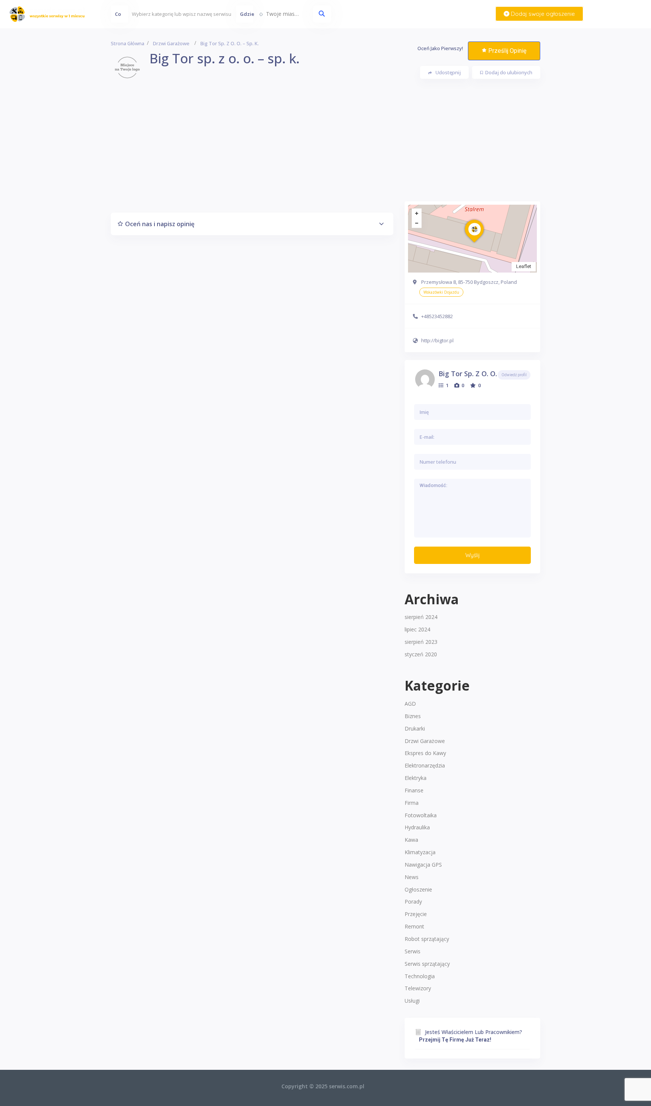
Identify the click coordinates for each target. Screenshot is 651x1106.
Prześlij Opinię (507, 50)
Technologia (420, 976)
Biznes (413, 716)
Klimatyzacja (420, 852)
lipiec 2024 (417, 629)
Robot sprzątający (427, 938)
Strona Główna (127, 43)
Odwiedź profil (514, 375)
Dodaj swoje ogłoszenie (542, 13)
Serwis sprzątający (427, 963)
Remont (414, 926)
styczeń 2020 (421, 654)
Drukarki (415, 728)
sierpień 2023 (421, 641)
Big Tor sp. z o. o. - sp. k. (480, 373)
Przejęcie (416, 914)
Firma (412, 802)
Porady (413, 901)
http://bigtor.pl (437, 340)
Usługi (412, 1000)
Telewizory (418, 988)
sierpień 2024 (421, 616)
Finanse (414, 790)
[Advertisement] (325, 148)
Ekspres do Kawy (425, 753)
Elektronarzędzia (425, 765)
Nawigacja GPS (423, 864)
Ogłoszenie (418, 889)
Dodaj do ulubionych (508, 72)
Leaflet (523, 266)
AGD (410, 703)
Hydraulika (417, 827)
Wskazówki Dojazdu (441, 292)
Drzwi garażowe (171, 43)
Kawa (411, 839)
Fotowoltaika (421, 815)
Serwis (412, 951)
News (412, 877)
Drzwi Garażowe (425, 740)
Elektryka (415, 777)
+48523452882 (437, 316)
